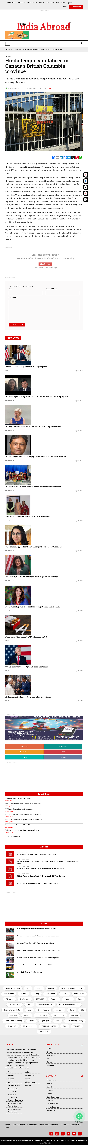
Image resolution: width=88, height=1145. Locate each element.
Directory (11, 3)
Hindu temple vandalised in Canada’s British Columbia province (42, 49)
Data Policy (30, 1075)
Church (49, 1087)
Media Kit (11, 1082)
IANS (7, 370)
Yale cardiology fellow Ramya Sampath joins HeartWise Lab (33, 547)
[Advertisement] (20, 17)
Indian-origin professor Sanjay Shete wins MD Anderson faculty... (36, 456)
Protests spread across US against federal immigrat (38, 936)
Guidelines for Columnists (13, 1090)
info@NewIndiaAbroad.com (18, 1068)
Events (21, 3)
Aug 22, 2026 (79, 370)
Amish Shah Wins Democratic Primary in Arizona (37, 883)
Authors (11, 1075)
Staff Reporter (10, 401)
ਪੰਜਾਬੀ (63, 3)
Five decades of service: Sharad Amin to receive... (28, 516)
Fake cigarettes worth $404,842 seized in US (26, 637)
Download (25, 852)
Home (8, 49)
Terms (28, 1079)
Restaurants (51, 1080)
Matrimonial (24, 752)
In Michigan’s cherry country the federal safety (36, 929)
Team (10, 1072)
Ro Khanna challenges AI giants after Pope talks (28, 697)
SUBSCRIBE (76, 7)
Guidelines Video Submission (14, 1104)
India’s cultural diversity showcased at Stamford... (24, 819)
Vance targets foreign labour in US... (18, 798)
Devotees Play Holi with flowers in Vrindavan (36, 943)
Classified (32, 3)
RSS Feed (50, 1065)
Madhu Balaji (14, 88)
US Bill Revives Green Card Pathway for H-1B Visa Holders (41, 876)
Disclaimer (30, 1082)
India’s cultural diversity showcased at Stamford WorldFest (33, 486)
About (28, 1072)
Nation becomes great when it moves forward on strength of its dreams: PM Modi (48, 862)
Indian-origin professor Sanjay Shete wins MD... (23, 814)
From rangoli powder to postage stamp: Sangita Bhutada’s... (32, 607)
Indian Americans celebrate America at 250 (34, 965)
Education (51, 1084)
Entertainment (53, 1097)
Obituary (63, 757)
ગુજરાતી (70, 3)
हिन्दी (57, 3)
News (16, 49)
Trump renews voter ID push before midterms (26, 667)
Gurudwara (51, 1110)
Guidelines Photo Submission (14, 1110)
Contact (29, 1085)
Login (64, 7)
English (50, 3)
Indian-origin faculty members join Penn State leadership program (36, 396)
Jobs (63, 752)
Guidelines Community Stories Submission (15, 1097)
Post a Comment (16, 325)
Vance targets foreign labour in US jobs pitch (26, 366)
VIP (42, 3)
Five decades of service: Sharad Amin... (20, 825)
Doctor (49, 1094)
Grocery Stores (52, 1104)
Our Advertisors (14, 1085)
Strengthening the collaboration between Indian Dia (38, 950)
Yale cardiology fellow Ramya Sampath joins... (22, 830)
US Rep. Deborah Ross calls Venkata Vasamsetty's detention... (34, 426)
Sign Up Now (45, 264)
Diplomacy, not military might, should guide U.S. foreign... (32, 576)
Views (18, 852)
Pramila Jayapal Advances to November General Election (40, 869)
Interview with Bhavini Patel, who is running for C (38, 958)
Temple (50, 1100)
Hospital (50, 1090)
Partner (11, 1079)
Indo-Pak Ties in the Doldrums (29, 972)
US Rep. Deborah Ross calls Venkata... (19, 809)
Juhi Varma (9, 521)
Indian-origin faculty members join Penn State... (23, 804)
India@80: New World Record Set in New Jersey (36, 854)
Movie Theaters (53, 1107)
